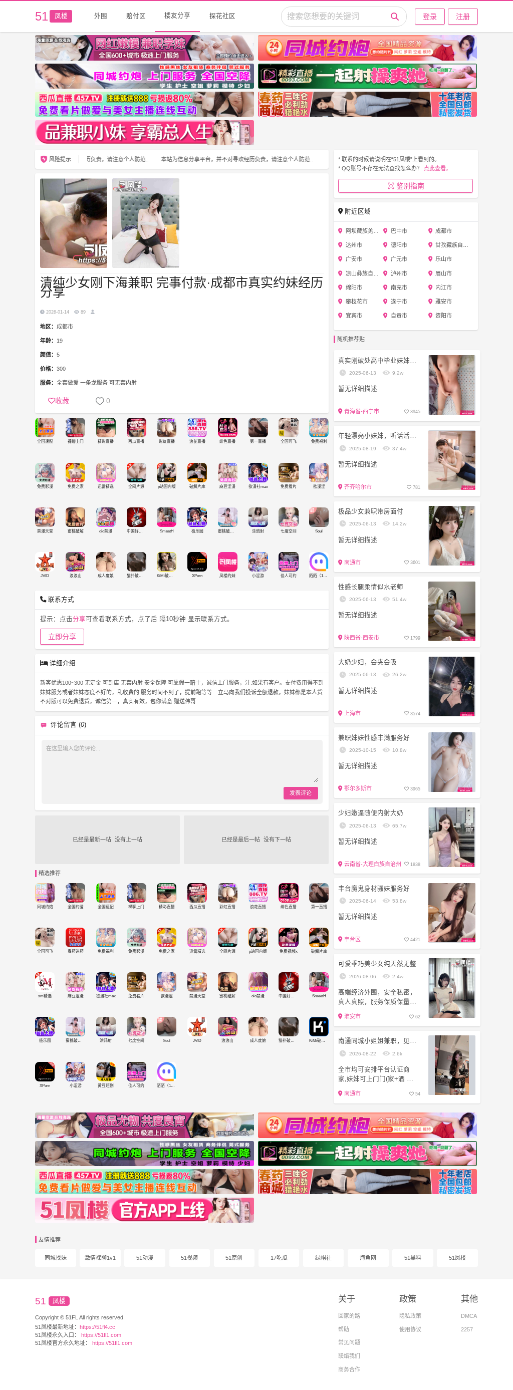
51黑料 (412, 1258)
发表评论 (301, 793)
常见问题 (349, 1342)
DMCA (469, 1316)
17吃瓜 (279, 1258)
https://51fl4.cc (97, 1327)
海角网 (368, 1258)
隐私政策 (410, 1316)
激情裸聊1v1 (100, 1258)
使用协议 (410, 1329)
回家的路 (349, 1316)
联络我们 (349, 1356)
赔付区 (136, 16)
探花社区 (222, 16)
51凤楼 (457, 1258)
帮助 (343, 1329)
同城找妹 (56, 1258)
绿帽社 (323, 1258)
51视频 (189, 1258)
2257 (467, 1329)
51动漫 (144, 1258)
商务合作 (349, 1369)
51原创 (233, 1258)
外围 (100, 16)
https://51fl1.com (100, 1335)
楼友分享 (177, 15)
